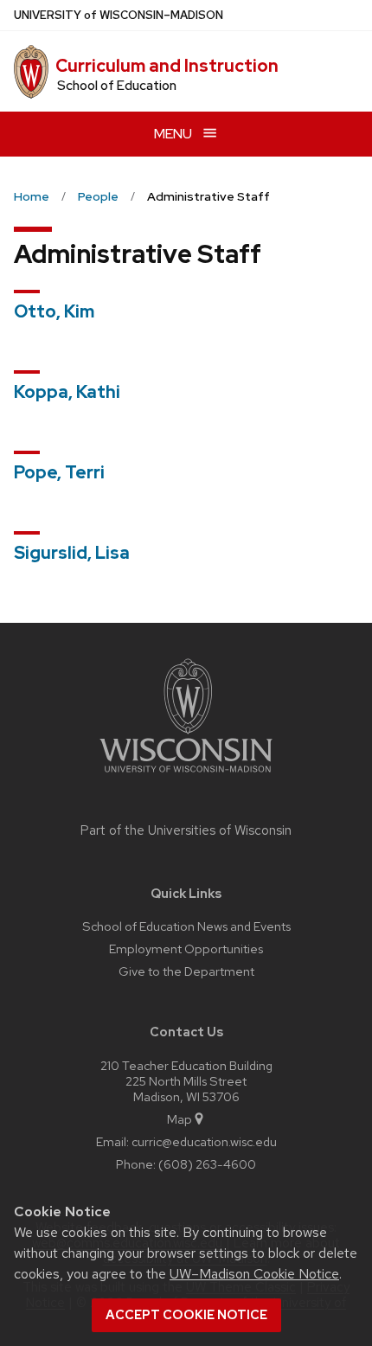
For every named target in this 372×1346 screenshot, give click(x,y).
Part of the (186, 830)
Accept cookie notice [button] (186, 1315)
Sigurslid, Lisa (72, 553)
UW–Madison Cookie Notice (254, 1274)
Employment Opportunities (186, 948)
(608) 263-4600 (207, 1164)
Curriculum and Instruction (167, 65)
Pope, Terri (59, 472)
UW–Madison (118, 15)
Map (179, 1119)
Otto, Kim (54, 311)
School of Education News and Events (186, 926)
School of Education (116, 85)
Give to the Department (186, 971)
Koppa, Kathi (67, 392)
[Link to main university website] (186, 775)
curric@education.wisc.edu (204, 1141)
